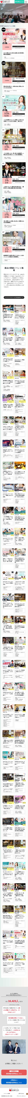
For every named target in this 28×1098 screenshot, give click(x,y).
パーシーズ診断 (7, 1093)
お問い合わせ (21, 1093)
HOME (2, 26)
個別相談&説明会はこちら (14, 1072)
